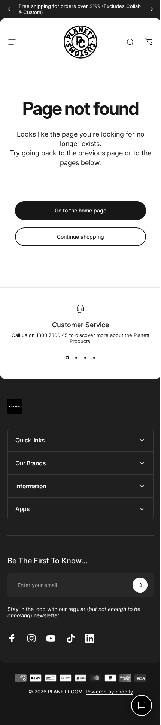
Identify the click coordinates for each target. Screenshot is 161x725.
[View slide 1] (67, 357)
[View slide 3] (84, 357)
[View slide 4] (93, 357)
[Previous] (10, 9)
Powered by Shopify (106, 692)
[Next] (150, 9)
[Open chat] (135, 705)
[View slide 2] (76, 357)
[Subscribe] (134, 585)
